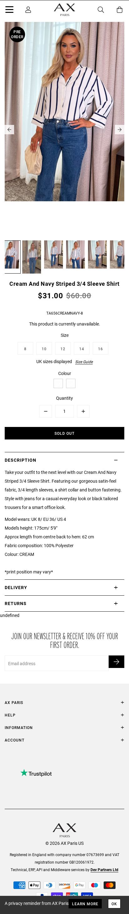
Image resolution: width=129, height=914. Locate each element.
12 (62, 348)
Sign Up (116, 661)
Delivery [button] (16, 587)
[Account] (28, 9)
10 (44, 348)
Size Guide (84, 361)
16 (100, 348)
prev (9, 129)
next (119, 129)
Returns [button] (16, 603)
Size (65, 335)
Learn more (85, 903)
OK (114, 903)
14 (81, 348)
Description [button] (20, 460)
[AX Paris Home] (64, 9)
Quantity (64, 398)
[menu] (9, 10)
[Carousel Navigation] (64, 129)
